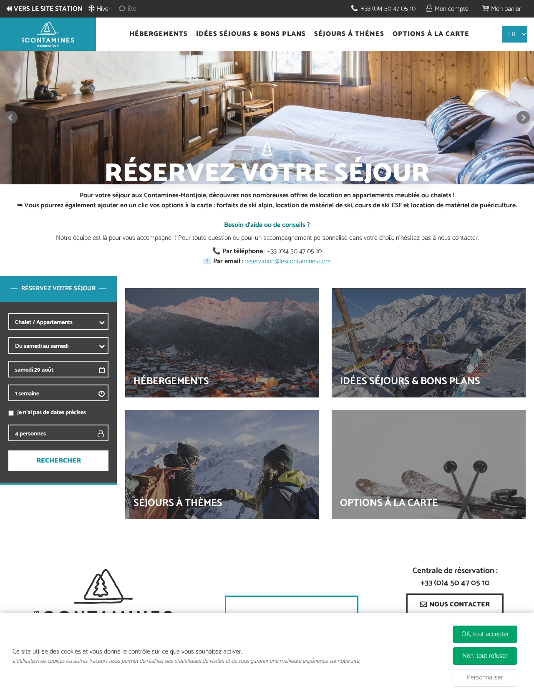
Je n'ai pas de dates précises (51, 412)
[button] (501, 8)
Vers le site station (48, 9)
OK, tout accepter (485, 634)
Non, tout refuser (485, 655)
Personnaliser (485, 677)
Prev (11, 117)
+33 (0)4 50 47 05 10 (388, 8)
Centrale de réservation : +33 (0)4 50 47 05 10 (455, 577)
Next (523, 117)
